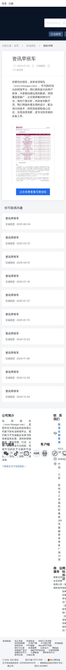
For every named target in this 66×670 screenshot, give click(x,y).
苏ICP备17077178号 (34, 660)
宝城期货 (40, 65)
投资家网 (32, 648)
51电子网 (33, 643)
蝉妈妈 (55, 648)
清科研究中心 (49, 652)
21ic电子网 (46, 643)
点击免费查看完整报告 (33, 191)
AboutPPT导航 (45, 645)
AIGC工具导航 (44, 641)
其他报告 (31, 45)
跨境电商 (59, 643)
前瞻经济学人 (21, 652)
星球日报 (19, 654)
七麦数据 (35, 652)
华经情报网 (20, 643)
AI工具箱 (19, 641)
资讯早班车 (24, 59)
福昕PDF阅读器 (38, 650)
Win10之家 (20, 648)
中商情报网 (54, 650)
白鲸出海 (31, 654)
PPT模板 (31, 645)
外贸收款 (30, 641)
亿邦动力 (44, 648)
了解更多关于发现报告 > (14, 466)
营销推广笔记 (21, 650)
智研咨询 (19, 645)
